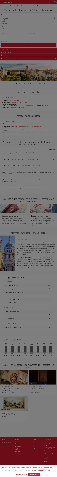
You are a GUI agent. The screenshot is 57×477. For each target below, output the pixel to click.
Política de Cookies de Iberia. (44, 470)
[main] (28, 471)
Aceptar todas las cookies (34, 474)
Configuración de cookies (21, 474)
